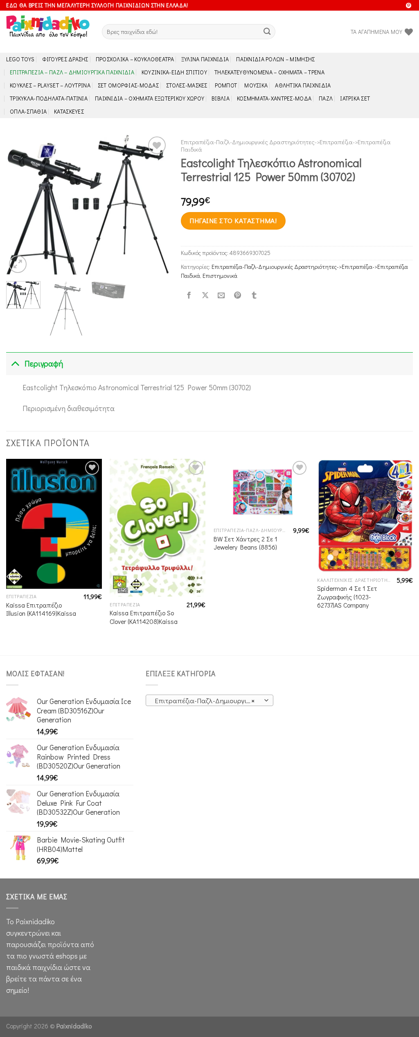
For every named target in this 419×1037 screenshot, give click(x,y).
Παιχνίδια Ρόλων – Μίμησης (275, 59)
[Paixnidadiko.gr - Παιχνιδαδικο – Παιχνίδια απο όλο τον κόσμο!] (48, 32)
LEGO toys (20, 59)
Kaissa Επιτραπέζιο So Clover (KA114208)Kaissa (144, 617)
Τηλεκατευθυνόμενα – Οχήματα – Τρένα (269, 72)
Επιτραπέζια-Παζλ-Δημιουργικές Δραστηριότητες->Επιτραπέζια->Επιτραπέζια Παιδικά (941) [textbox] (209, 700)
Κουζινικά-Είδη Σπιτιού (174, 72)
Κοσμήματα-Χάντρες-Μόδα (274, 98)
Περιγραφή (44, 363)
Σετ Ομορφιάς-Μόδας (128, 85)
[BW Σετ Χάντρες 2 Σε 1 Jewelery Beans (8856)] (261, 491)
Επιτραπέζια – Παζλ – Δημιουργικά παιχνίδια (72, 72)
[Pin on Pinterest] (237, 295)
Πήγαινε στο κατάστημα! (233, 220)
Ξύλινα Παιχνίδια (205, 59)
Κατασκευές (69, 111)
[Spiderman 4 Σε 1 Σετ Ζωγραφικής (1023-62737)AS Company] (365, 515)
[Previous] (19, 204)
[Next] (155, 204)
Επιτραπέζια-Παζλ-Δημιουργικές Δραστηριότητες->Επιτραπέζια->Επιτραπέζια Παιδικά (286, 145)
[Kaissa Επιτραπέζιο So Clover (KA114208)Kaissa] (157, 528)
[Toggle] (15, 363)
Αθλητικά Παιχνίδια (303, 85)
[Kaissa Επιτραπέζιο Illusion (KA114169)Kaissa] (54, 524)
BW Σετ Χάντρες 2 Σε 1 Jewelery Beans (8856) (245, 543)
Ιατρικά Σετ (355, 98)
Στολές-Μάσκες (186, 85)
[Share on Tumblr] (253, 295)
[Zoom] (18, 264)
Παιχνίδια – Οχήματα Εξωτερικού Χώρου (149, 98)
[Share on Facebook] (188, 295)
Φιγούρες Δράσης (65, 59)
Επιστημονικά (220, 275)
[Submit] (267, 31)
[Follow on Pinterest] (408, 6)
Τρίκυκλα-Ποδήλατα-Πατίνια (49, 98)
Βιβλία (221, 98)
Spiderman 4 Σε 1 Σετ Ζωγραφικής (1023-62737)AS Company (347, 596)
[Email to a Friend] (221, 295)
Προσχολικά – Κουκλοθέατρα (135, 59)
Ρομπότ (226, 85)
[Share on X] (205, 295)
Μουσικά (256, 85)
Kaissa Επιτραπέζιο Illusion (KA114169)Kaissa (41, 609)
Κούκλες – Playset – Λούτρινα (50, 85)
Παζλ (326, 98)
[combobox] (209, 700)
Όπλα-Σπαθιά (28, 111)
